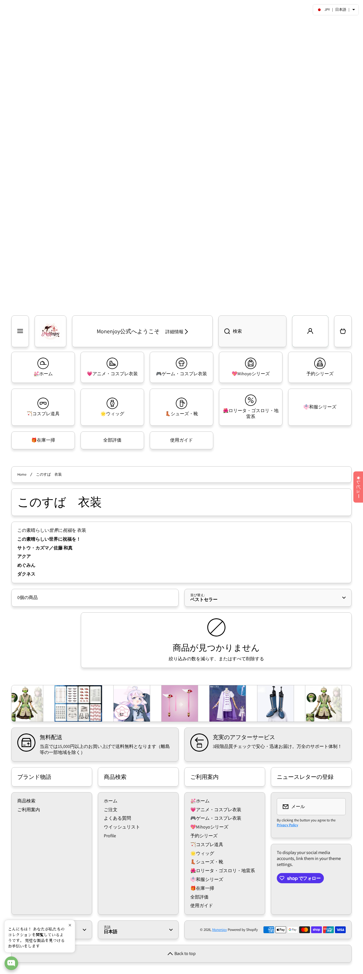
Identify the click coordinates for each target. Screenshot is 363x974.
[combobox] (252, 331)
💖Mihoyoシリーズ (209, 827)
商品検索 (26, 801)
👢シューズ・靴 (206, 862)
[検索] (224, 331)
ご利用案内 (28, 810)
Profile (110, 836)
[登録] (338, 806)
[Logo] (50, 331)
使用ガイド (201, 905)
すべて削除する (248, 659)
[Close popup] (70, 925)
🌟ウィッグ (202, 853)
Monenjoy (219, 929)
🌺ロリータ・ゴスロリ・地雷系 (222, 871)
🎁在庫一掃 (202, 888)
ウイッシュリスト (122, 827)
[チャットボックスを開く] (11, 963)
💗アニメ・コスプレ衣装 (215, 810)
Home (21, 474)
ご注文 (110, 810)
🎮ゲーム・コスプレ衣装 (215, 818)
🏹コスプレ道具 (206, 844)
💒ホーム (200, 801)
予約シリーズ (204, 836)
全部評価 (199, 897)
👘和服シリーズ (206, 879)
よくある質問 (117, 818)
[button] (342, 331)
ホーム (110, 801)
